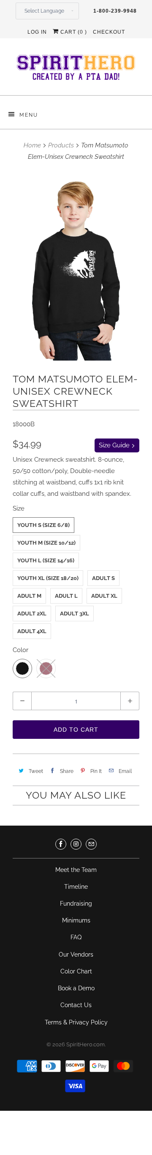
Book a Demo (76, 988)
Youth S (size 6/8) (43, 525)
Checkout (109, 32)
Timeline (76, 886)
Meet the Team (76, 869)
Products (61, 145)
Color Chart (76, 971)
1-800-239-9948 (115, 11)
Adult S (103, 578)
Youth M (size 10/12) (46, 543)
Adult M (29, 596)
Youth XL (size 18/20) (48, 578)
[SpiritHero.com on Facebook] (60, 844)
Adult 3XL (74, 613)
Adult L (66, 596)
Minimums (76, 920)
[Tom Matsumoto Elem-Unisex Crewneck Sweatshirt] (76, 266)
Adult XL (104, 596)
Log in (37, 32)
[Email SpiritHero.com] (91, 844)
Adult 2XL (31, 613)
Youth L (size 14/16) (45, 560)
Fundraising (76, 903)
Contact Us (76, 1005)
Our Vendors (76, 954)
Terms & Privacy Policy (76, 1022)
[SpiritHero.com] (76, 70)
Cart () (73, 32)
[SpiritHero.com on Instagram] (76, 844)
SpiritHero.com (85, 1044)
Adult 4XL (31, 631)
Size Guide (115, 445)
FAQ (76, 937)
